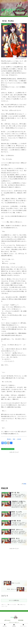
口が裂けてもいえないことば (8, 448)
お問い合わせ (7, 620)
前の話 (9, 439)
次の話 (19, 439)
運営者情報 (20, 620)
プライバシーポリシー (14, 622)
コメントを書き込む (14, 600)
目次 (14, 439)
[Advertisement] (14, 467)
